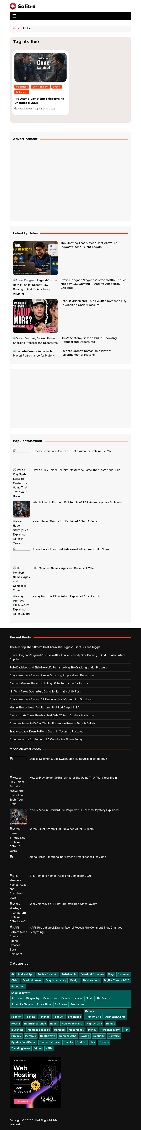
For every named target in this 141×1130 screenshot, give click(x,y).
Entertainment (40, 86)
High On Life (93, 1016)
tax (92, 1042)
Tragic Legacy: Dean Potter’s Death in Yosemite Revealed (47, 731)
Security (99, 1036)
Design (74, 980)
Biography (32, 998)
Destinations (91, 980)
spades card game (23, 1042)
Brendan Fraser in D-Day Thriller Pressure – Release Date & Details (52, 723)
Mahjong (59, 1029)
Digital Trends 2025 (116, 980)
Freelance (74, 1016)
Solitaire (114, 1036)
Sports (68, 1042)
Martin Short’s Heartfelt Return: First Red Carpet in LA (45, 707)
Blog (111, 974)
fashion (16, 1016)
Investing (17, 1029)
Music (89, 998)
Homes (110, 1023)
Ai (12, 974)
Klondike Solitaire (39, 1029)
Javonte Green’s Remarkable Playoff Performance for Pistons (86, 353)
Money (92, 1029)
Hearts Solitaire (72, 1023)
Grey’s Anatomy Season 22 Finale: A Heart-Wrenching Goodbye (50, 699)
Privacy (16, 1036)
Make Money (76, 1029)
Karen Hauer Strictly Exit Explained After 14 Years (65, 521)
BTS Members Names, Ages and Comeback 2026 (64, 568)
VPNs (49, 1048)
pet (126, 1029)
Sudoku (81, 1042)
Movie (78, 998)
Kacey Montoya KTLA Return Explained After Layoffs (67, 596)
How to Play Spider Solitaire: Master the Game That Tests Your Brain (76, 470)
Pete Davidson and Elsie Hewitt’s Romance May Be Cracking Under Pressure (93, 303)
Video (38, 1048)
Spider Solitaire (50, 1042)
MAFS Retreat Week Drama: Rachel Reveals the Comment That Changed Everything (75, 930)
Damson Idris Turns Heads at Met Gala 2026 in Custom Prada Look (52, 715)
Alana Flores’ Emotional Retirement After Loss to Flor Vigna (71, 549)
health (15, 1023)
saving (84, 1036)
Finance (45, 1016)
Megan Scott (25, 108)
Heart (54, 1023)
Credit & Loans (32, 980)
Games (89, 1011)
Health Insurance (35, 1023)
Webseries (21, 92)
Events (57, 86)
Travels (104, 1042)
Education (17, 986)
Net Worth (103, 998)
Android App (25, 974)
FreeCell (59, 1016)
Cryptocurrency (56, 980)
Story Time (44, 1004)
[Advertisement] (70, 181)
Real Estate (47, 1036)
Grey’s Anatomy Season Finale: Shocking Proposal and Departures (89, 340)
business (123, 974)
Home (16, 28)
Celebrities (22, 86)
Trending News (20, 1048)
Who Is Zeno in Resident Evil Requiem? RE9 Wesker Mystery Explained (77, 502)
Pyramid (30, 1036)
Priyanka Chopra (22, 1004)
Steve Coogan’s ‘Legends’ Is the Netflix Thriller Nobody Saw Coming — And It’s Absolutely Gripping (93, 284)
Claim (14, 980)
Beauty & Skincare (92, 974)
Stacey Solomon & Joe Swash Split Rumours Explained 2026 (72, 451)
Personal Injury (110, 1029)
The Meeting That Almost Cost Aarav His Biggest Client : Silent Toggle (89, 245)
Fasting (30, 1016)
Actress (17, 998)
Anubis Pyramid (47, 974)
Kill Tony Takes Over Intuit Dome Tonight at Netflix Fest (45, 691)
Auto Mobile (69, 974)
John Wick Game (115, 1016)
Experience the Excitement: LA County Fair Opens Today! (46, 739)
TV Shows (61, 1004)
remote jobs (67, 1036)
